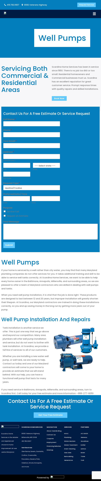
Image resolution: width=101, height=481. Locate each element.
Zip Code (7, 178)
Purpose (7, 207)
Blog (59, 431)
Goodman (85, 441)
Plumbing (67, 437)
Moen (83, 453)
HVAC (66, 433)
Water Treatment (71, 445)
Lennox (83, 449)
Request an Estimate (17, 215)
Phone (7, 130)
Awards (55, 431)
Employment (51, 442)
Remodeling (68, 456)
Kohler (83, 445)
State (35, 169)
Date (5, 203)
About (49, 431)
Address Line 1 (9, 161)
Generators (68, 460)
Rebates (57, 446)
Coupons (50, 438)
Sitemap (50, 450)
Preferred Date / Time (15, 194)
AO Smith (84, 433)
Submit (9, 245)
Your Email (10, 141)
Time (34, 203)
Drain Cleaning (69, 449)
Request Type (11, 183)
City (4, 169)
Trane (83, 456)
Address (8, 152)
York (82, 460)
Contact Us (51, 435)
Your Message (11, 221)
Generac (84, 437)
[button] (94, 14)
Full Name (9, 119)
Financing (50, 446)
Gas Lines (67, 453)
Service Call (13, 211)
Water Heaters (69, 441)
